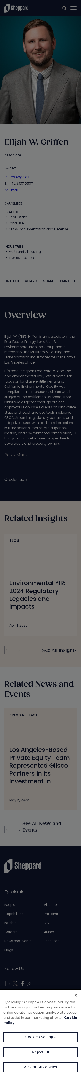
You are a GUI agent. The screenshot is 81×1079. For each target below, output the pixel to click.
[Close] (76, 995)
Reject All (40, 1052)
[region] (40, 1034)
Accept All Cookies (40, 1067)
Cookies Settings (40, 1037)
